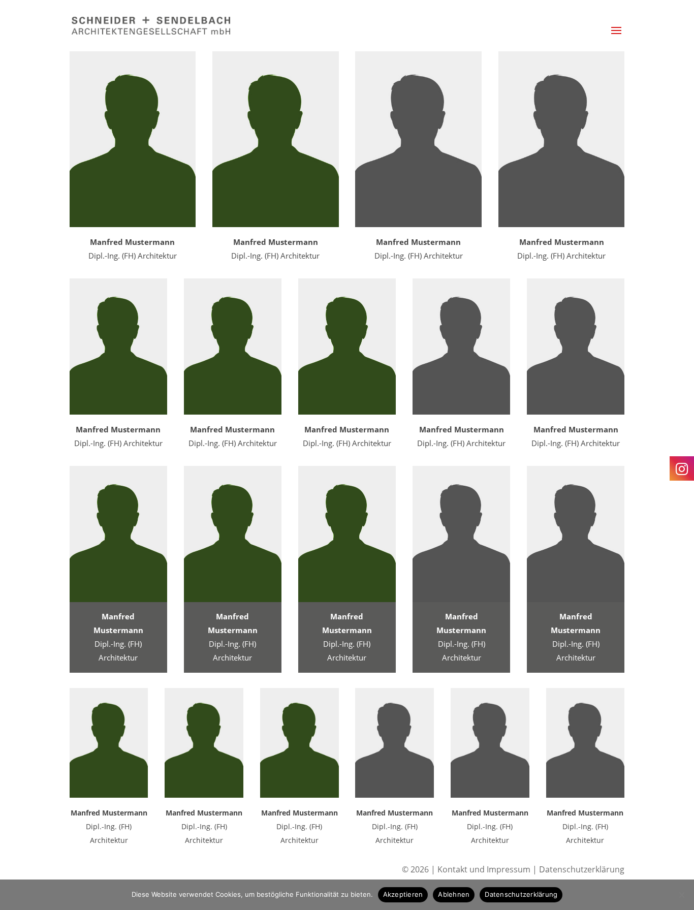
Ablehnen (453, 894)
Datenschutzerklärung (581, 869)
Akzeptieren (403, 894)
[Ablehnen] (681, 895)
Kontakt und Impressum (484, 869)
